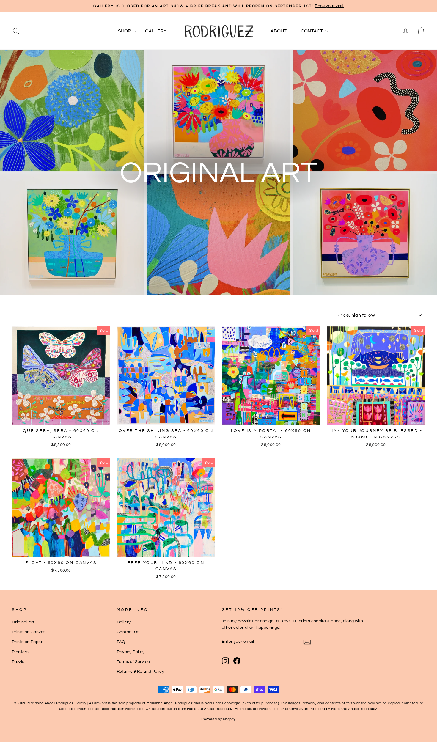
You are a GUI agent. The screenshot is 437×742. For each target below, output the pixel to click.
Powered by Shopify (218, 719)
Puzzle (18, 662)
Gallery (155, 31)
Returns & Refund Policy (140, 671)
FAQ (121, 642)
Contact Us (128, 632)
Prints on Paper (27, 642)
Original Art (23, 622)
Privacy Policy (131, 652)
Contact (312, 31)
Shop (125, 31)
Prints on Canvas (28, 632)
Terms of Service (133, 662)
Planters (20, 652)
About (279, 31)
